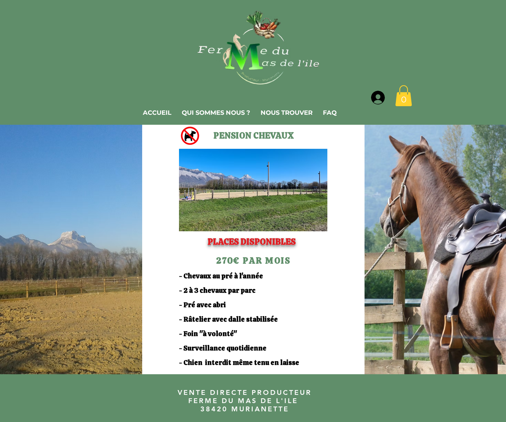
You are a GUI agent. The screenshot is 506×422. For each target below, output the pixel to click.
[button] (403, 95)
